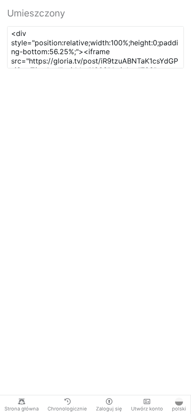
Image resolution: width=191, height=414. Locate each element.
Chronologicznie (67, 409)
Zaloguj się (109, 409)
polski (179, 409)
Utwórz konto (147, 409)
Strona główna (21, 409)
